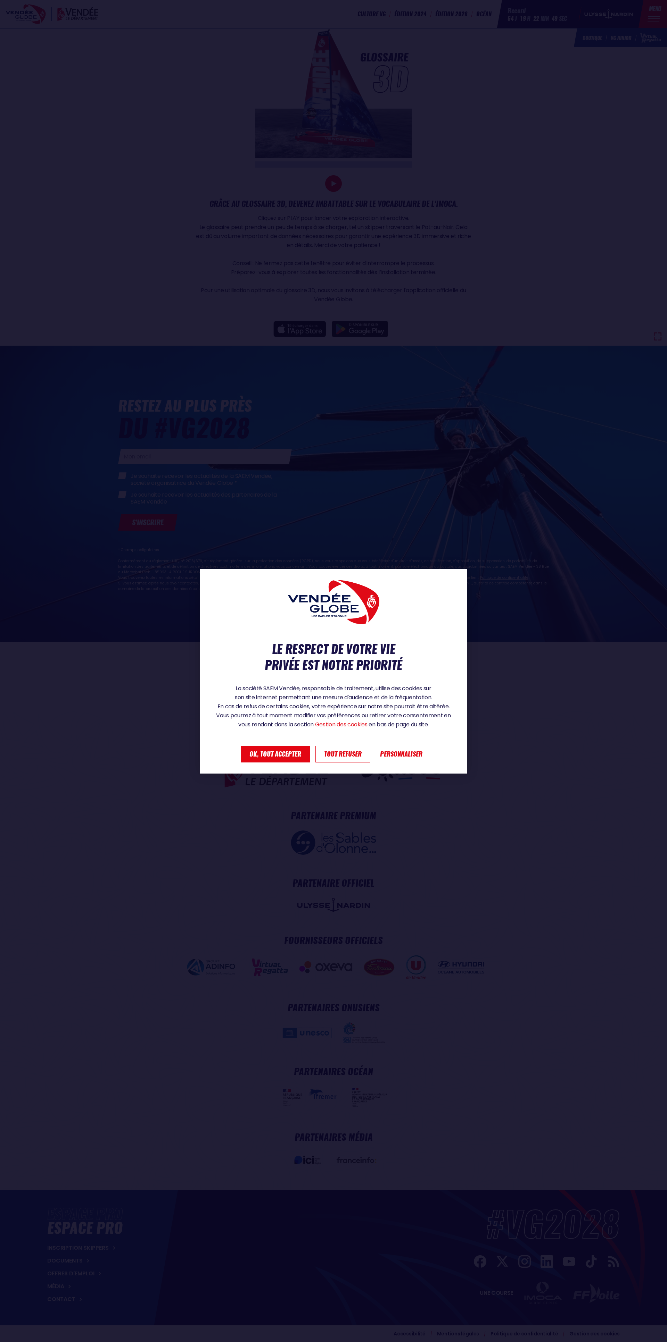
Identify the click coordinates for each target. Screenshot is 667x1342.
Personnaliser (401, 754)
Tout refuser (343, 754)
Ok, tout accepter (275, 754)
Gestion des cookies (341, 724)
